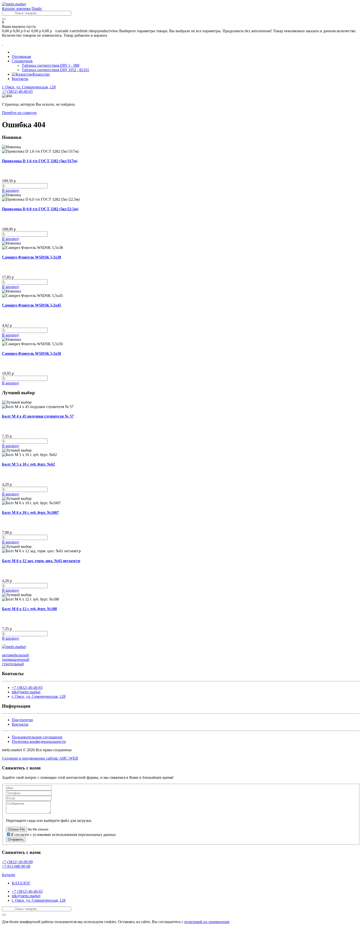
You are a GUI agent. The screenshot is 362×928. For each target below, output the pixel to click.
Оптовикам (21, 56)
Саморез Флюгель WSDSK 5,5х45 (31, 305)
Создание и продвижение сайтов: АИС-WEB (40, 758)
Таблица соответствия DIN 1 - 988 (50, 65)
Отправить (16, 839)
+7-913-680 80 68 (16, 866)
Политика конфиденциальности (39, 741)
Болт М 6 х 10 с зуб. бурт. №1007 (30, 512)
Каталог (9, 875)
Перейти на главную (19, 113)
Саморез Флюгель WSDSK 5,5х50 (31, 353)
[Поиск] (4, 19)
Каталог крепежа (16, 8)
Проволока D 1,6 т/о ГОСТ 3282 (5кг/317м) (39, 161)
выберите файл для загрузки (67, 820)
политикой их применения (206, 922)
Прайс (37, 8)
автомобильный (15, 655)
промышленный (15, 659)
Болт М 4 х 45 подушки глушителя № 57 (38, 416)
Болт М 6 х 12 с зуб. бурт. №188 (29, 609)
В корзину (10, 190)
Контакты (20, 79)
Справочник (22, 61)
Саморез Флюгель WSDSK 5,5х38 (31, 257)
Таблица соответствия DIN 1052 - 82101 (55, 70)
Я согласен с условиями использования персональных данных (63, 834)
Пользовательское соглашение (37, 737)
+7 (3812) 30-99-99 (17, 862)
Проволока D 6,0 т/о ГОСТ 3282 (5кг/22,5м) (40, 209)
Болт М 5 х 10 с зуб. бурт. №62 (28, 464)
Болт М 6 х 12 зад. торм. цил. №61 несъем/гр (41, 561)
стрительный (13, 664)
